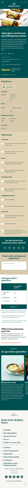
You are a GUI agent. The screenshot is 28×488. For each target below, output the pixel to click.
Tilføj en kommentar (5, 61)
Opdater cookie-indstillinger (14, 481)
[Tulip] (5, 70)
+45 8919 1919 (14, 470)
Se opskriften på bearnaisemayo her (11, 342)
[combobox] (8, 87)
